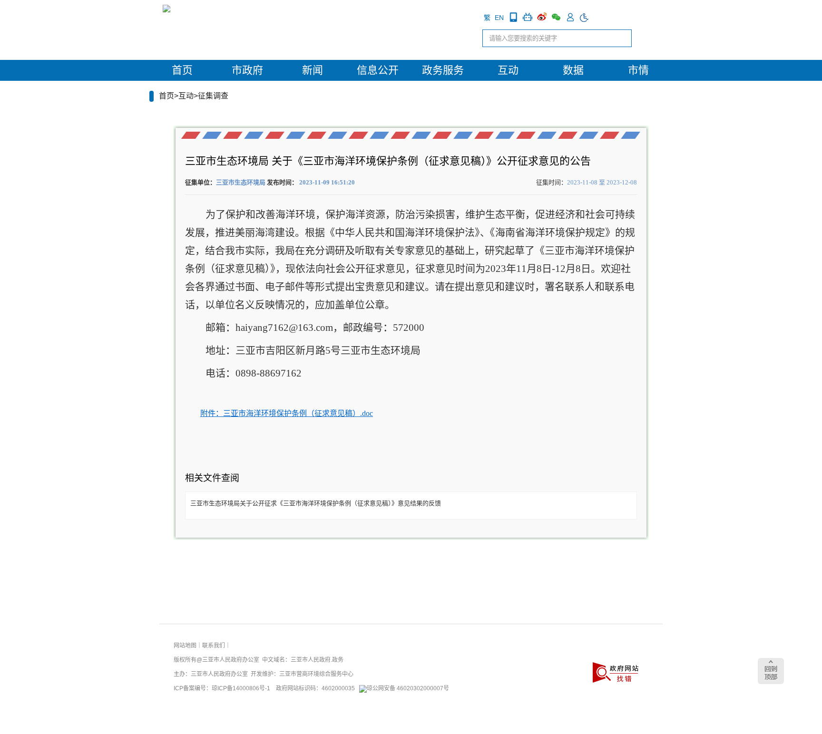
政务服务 (443, 70)
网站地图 (185, 645)
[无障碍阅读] (584, 17)
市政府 (247, 70)
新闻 (312, 70)
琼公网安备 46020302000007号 (408, 688)
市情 (638, 70)
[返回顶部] (771, 671)
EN (499, 17)
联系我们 (213, 645)
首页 (182, 70)
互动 (508, 70)
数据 (573, 70)
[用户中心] (570, 17)
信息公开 (378, 70)
